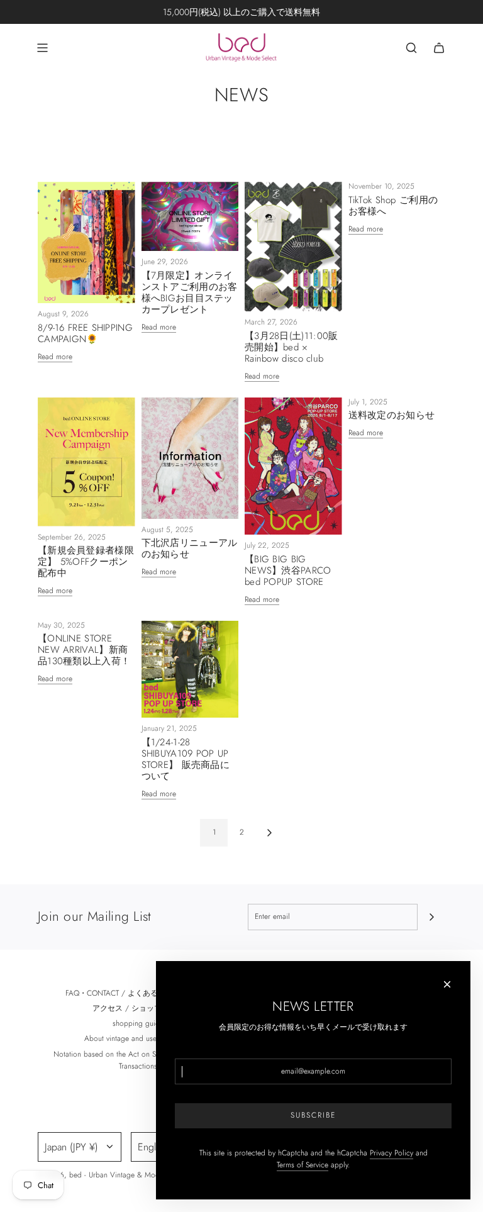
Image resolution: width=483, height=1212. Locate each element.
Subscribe (313, 1115)
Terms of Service (302, 1164)
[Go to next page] (269, 833)
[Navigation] (42, 48)
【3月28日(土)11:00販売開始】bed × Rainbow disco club (291, 347)
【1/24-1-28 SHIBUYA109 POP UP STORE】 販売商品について (186, 759)
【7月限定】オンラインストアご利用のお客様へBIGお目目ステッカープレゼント (190, 292)
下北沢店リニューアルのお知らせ (190, 548)
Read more (55, 356)
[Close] (447, 984)
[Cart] (439, 48)
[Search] (411, 48)
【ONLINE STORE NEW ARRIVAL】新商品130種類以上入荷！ (84, 649)
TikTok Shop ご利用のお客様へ (393, 205)
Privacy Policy (391, 1153)
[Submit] (431, 917)
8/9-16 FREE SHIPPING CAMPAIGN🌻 (85, 333)
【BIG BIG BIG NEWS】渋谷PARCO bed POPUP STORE (288, 570)
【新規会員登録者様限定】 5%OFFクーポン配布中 (86, 561)
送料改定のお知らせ (391, 415)
